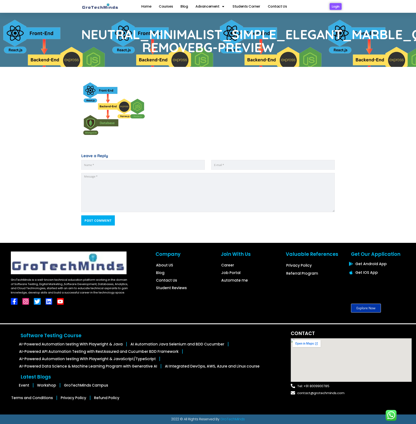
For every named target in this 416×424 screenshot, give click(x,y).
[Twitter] (37, 301)
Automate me (234, 280)
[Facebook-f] (14, 301)
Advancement (207, 6)
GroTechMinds (232, 419)
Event (24, 385)
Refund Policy (106, 397)
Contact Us (277, 6)
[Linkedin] (49, 301)
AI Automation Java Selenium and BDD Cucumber (177, 344)
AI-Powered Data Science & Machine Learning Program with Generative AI (88, 366)
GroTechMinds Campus (86, 385)
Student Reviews (171, 287)
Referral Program (302, 273)
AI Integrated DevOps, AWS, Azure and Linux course (212, 366)
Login (336, 6)
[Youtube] (60, 301)
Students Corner (246, 6)
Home (146, 6)
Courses (166, 6)
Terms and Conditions (32, 397)
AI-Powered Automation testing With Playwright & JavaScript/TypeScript (87, 358)
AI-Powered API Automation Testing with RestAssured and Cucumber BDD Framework (99, 351)
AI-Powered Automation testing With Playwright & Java (71, 344)
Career (227, 265)
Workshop (46, 385)
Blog (184, 6)
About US (164, 265)
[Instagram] (25, 301)
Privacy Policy (299, 265)
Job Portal (230, 272)
